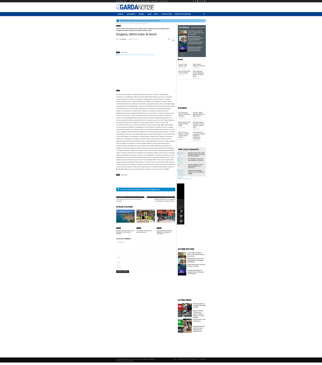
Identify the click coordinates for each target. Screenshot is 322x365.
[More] (133, 47)
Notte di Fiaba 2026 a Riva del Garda (184, 72)
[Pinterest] (125, 47)
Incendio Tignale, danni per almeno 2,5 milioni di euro (199, 114)
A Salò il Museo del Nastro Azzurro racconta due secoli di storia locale (139, 20)
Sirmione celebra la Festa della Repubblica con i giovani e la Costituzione (164, 232)
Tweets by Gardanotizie (185, 178)
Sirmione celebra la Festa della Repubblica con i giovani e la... (195, 166)
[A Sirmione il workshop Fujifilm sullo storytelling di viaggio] (181, 174)
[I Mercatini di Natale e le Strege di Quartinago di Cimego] (185, 306)
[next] (204, 21)
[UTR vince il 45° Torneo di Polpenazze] (185, 322)
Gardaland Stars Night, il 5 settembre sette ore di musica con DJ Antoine (195, 49)
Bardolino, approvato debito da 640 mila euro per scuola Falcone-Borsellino (125, 232)
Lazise (118, 90)
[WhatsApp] (129, 47)
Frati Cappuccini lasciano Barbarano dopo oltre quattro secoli (198, 73)
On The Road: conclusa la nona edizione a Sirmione (195, 159)
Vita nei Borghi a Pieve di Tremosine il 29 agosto (184, 114)
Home (117, 23)
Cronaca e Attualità (124, 23)
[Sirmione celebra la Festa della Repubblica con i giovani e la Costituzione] (166, 216)
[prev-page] (180, 55)
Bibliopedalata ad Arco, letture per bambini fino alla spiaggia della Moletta (195, 38)
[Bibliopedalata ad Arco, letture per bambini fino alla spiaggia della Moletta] (183, 38)
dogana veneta (124, 52)
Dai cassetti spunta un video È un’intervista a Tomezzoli (129, 200)
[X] (202, 1)
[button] (204, 14)
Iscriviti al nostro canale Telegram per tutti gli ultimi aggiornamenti (140, 189)
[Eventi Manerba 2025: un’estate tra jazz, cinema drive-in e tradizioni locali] (185, 329)
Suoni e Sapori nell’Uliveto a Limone (199, 65)
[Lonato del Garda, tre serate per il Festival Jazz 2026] (183, 44)
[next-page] (183, 55)
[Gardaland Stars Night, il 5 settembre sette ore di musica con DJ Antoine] (183, 49)
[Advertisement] (181, 7)
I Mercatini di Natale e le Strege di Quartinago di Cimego (199, 305)
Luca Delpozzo (123, 39)
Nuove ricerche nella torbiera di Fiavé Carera (184, 123)
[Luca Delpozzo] (117, 39)
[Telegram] (198, 1)
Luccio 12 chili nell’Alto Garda (182, 65)
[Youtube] (205, 1)
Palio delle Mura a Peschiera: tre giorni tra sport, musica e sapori (198, 124)
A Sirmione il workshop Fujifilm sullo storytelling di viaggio (196, 172)
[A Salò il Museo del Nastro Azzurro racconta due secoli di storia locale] (183, 33)
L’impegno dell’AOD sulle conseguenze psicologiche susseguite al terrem (164, 200)
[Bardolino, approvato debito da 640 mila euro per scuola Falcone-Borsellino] (125, 216)
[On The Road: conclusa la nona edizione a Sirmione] (145, 216)
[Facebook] (193, 1)
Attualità (132, 23)
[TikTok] (200, 1)
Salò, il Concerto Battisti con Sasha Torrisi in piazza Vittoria (183, 135)
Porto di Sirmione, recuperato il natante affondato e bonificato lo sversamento (199, 136)
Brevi (180, 59)
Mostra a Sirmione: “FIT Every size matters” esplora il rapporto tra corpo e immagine (198, 314)
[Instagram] (195, 1)
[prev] (201, 21)
